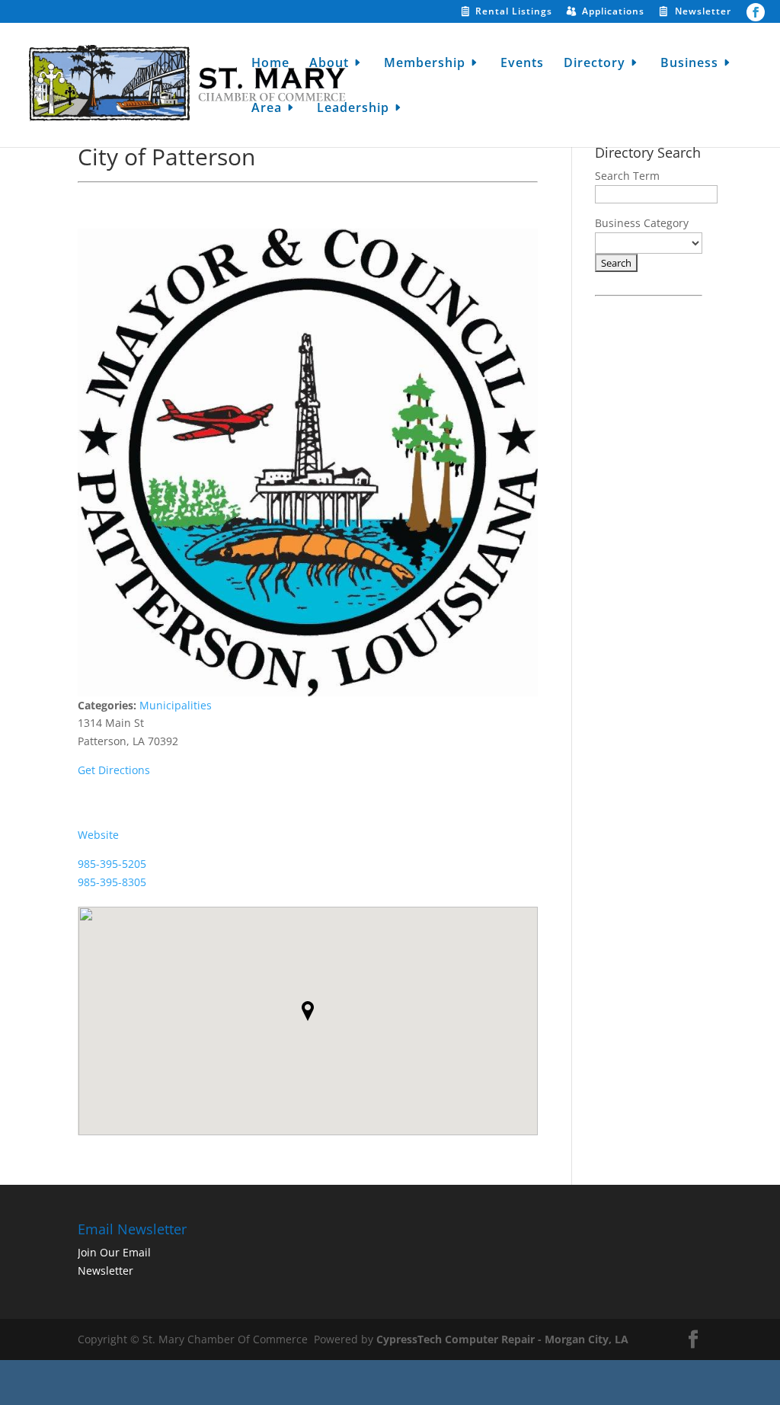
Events (522, 64)
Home (270, 64)
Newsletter (703, 12)
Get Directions (114, 770)
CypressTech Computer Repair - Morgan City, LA (502, 1339)
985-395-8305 (112, 882)
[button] (308, 1011)
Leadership (353, 109)
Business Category (642, 223)
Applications (613, 12)
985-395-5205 (112, 863)
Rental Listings (513, 12)
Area (266, 109)
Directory (594, 64)
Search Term (627, 175)
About (329, 64)
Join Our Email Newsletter (114, 1261)
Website (98, 834)
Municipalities (175, 705)
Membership (424, 64)
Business (689, 64)
